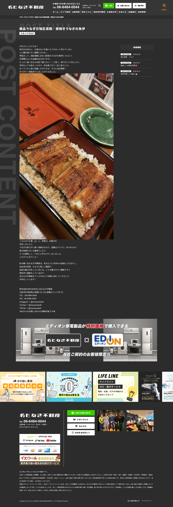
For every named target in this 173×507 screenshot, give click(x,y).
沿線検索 (76, 12)
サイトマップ (146, 501)
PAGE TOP (167, 489)
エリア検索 (65, 12)
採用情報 (142, 12)
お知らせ (122, 12)
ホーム (56, 12)
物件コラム (87, 12)
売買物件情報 (99, 12)
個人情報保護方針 (134, 501)
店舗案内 (132, 12)
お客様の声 (112, 12)
